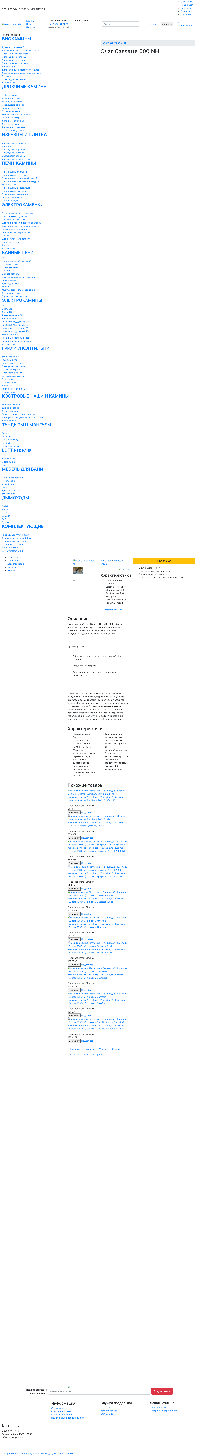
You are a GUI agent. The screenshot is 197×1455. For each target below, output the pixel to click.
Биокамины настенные (14, 60)
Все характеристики (111, 609)
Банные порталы (11, 273)
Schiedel (6, 516)
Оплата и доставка (61, 1411)
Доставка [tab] (75, 1049)
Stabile (5, 506)
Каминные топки (11, 98)
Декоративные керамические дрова (21, 69)
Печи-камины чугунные (14, 175)
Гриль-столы (9, 382)
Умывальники (9, 493)
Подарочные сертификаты (164, 1410)
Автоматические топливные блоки (20, 50)
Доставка (186, 8)
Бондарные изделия (12, 477)
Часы (5, 465)
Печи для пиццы (10, 439)
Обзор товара (14, 557)
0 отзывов (106, 560)
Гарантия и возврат (61, 1414)
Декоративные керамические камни (21, 73)
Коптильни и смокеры (13, 388)
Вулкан (5, 522)
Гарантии (12, 567)
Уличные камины (11, 407)
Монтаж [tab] (103, 1049)
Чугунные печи (10, 264)
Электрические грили (13, 366)
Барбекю (6, 385)
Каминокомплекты (12, 101)
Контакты (186, 14)
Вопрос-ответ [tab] (100, 1054)
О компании (187, 1)
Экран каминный (11, 111)
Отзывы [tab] (116, 1049)
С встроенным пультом (14, 216)
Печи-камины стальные (14, 171)
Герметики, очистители (14, 296)
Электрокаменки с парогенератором (21, 222)
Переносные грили (12, 372)
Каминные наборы (11, 117)
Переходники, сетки (13, 130)
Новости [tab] (74, 1054)
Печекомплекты (10, 270)
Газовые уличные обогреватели (19, 414)
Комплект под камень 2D (15, 331)
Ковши (5, 286)
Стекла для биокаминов (15, 79)
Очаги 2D (7, 312)
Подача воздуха (10, 200)
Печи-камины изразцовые (16, 187)
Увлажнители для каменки (16, 229)
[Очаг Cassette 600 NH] (84, 562)
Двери (5, 245)
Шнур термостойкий (13, 550)
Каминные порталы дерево (16, 337)
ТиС (4, 519)
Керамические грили (13, 363)
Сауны (5, 235)
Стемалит (7, 76)
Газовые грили (10, 360)
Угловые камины (10, 334)
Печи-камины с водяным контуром (21, 181)
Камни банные (9, 280)
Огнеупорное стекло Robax (16, 538)
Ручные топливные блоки (15, 47)
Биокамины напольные (14, 57)
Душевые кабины (11, 490)
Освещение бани (11, 293)
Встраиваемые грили (13, 376)
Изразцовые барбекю (13, 156)
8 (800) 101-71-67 (59, 24)
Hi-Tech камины (10, 95)
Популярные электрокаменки (17, 213)
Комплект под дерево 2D (15, 328)
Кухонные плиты (10, 184)
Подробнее (87, 812)
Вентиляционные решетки (16, 114)
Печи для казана (11, 446)
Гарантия (185, 11)
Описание (12, 560)
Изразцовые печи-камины (16, 159)
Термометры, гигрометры (16, 232)
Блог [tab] (86, 1054)
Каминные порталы (12, 108)
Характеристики (16, 563)
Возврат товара (109, 1410)
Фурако (6, 487)
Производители (158, 1407)
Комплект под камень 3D (15, 325)
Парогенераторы (11, 242)
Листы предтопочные (13, 127)
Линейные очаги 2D (12, 315)
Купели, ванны (9, 481)
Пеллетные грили (11, 369)
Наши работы (188, 4)
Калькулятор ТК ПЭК (89, 1246)
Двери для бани (10, 283)
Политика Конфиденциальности (68, 1417)
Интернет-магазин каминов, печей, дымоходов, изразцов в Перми (37, 1453)
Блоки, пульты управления (16, 238)
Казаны (6, 442)
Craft (4, 512)
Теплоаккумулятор (12, 197)
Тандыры (7, 433)
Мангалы (6, 436)
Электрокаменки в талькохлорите (20, 226)
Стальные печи (10, 267)
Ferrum (5, 509)
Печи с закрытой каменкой (16, 261)
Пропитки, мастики (12, 544)
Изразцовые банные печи (15, 143)
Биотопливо (8, 66)
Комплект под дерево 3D (15, 321)
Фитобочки (8, 484)
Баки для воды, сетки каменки (18, 277)
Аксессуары (8, 82)
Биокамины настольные (15, 63)
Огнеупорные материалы (15, 541)
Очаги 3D (7, 309)
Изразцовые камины (13, 104)
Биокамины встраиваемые (16, 53)
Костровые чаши (11, 404)
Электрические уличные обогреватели (22, 417)
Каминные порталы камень (16, 341)
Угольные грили (10, 356)
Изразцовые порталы (13, 149)
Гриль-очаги (8, 379)
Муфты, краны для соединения (18, 289)
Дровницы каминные (13, 121)
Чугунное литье (10, 547)
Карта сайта (107, 1414)
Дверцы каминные (12, 124)
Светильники (9, 461)
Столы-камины (10, 411)
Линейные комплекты (13, 318)
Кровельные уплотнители (15, 534)
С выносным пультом (13, 219)
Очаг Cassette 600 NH (114, 42)
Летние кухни (9, 420)
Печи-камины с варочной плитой (19, 178)
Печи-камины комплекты (15, 194)
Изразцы (6, 146)
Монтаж (11, 570)
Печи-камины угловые (14, 191)
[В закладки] (74, 580)
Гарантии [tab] (89, 1049)
